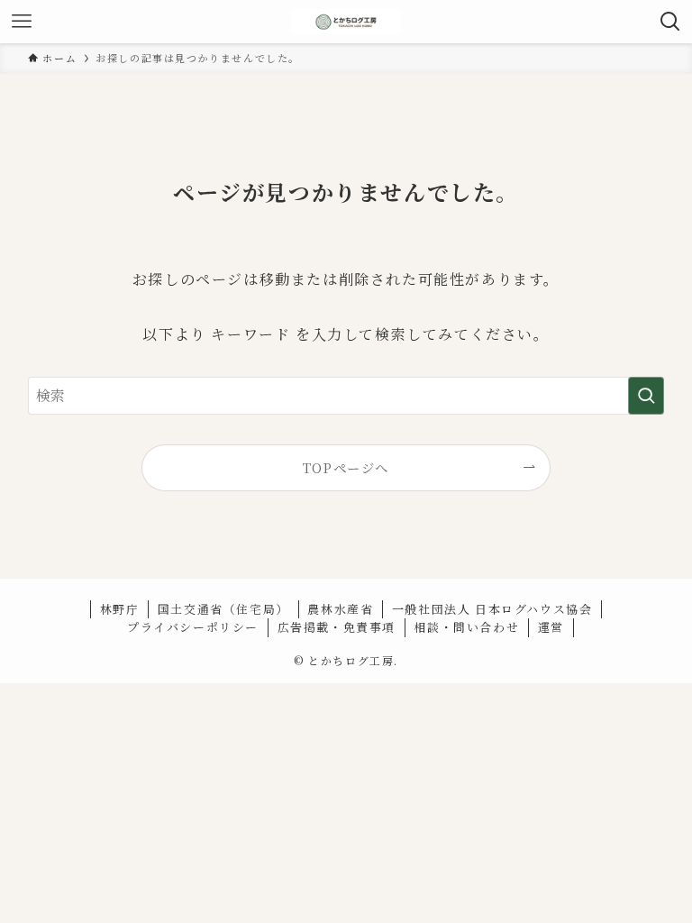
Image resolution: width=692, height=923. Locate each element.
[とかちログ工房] (346, 21)
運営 (551, 626)
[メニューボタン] (21, 21)
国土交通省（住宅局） (223, 608)
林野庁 (120, 608)
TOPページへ (346, 467)
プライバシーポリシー (193, 626)
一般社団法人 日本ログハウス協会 (492, 608)
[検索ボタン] (670, 21)
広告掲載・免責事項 (337, 626)
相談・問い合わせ (466, 626)
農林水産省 (340, 608)
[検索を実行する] (646, 396)
